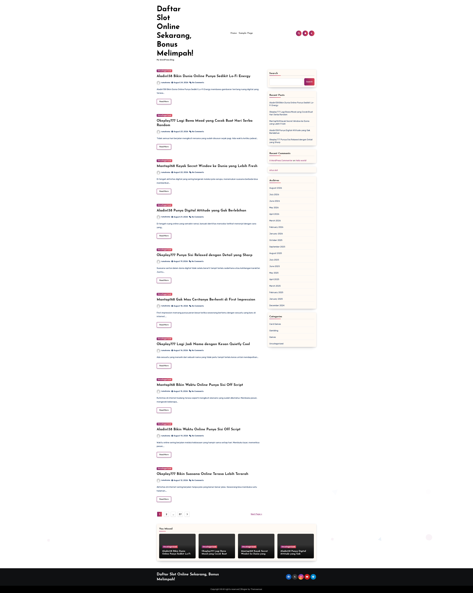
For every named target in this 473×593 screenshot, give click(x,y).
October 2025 (275, 240)
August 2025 (275, 253)
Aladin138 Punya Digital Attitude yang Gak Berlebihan (201, 210)
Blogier (244, 589)
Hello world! (301, 160)
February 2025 (276, 292)
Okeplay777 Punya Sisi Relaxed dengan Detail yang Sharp (204, 255)
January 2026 (276, 234)
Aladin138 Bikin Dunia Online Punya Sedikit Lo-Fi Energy (203, 76)
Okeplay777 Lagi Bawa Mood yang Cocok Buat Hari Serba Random (291, 113)
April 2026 (274, 214)
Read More (164, 101)
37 (180, 514)
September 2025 (277, 247)
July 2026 (274, 194)
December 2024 (277, 305)
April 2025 (274, 279)
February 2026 (276, 227)
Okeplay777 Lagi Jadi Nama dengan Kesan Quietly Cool (203, 344)
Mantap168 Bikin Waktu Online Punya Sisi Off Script (200, 385)
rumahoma (165, 83)
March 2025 (275, 286)
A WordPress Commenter (280, 160)
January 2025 (276, 299)
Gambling (273, 330)
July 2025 (274, 260)
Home (233, 33)
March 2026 (275, 220)
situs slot (273, 170)
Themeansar (256, 589)
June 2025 (274, 266)
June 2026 (274, 201)
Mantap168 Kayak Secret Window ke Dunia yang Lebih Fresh (207, 166)
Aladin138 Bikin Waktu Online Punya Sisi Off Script (198, 429)
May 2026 (274, 207)
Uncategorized (164, 71)
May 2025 (274, 273)
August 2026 (275, 188)
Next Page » (256, 514)
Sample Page (246, 33)
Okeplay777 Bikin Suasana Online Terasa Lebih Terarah (202, 474)
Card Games (275, 324)
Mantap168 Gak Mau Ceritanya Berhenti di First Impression (206, 299)
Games (272, 337)
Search (273, 73)
